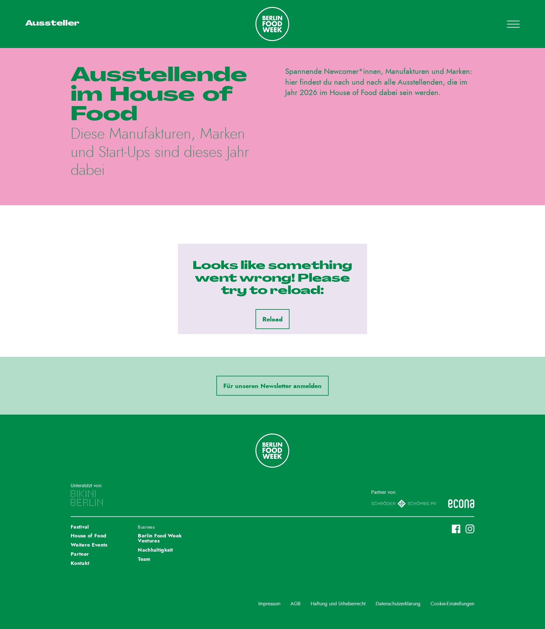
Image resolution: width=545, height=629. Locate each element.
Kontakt (80, 563)
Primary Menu (505, 24)
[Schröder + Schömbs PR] (404, 503)
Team (144, 559)
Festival (80, 527)
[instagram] (470, 528)
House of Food (88, 535)
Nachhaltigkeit (155, 550)
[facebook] (456, 528)
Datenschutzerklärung (398, 603)
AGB (295, 603)
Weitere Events (89, 545)
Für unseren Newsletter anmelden (272, 386)
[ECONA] (461, 503)
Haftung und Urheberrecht (338, 603)
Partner (80, 554)
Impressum (269, 603)
